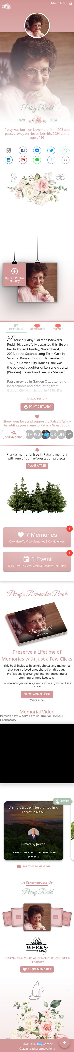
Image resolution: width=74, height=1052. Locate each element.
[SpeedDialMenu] (64, 1042)
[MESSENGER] (37, 150)
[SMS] (37, 160)
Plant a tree (37, 465)
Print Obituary (39, 406)
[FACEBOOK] (23, 150)
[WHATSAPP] (65, 150)
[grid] (37, 271)
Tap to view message (36, 866)
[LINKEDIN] (9, 160)
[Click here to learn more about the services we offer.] (37, 946)
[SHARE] (51, 160)
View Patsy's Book (37, 694)
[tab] (16, 327)
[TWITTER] (51, 150)
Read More (37, 399)
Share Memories (39, 969)
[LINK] (65, 160)
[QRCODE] (9, 150)
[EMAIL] (23, 160)
